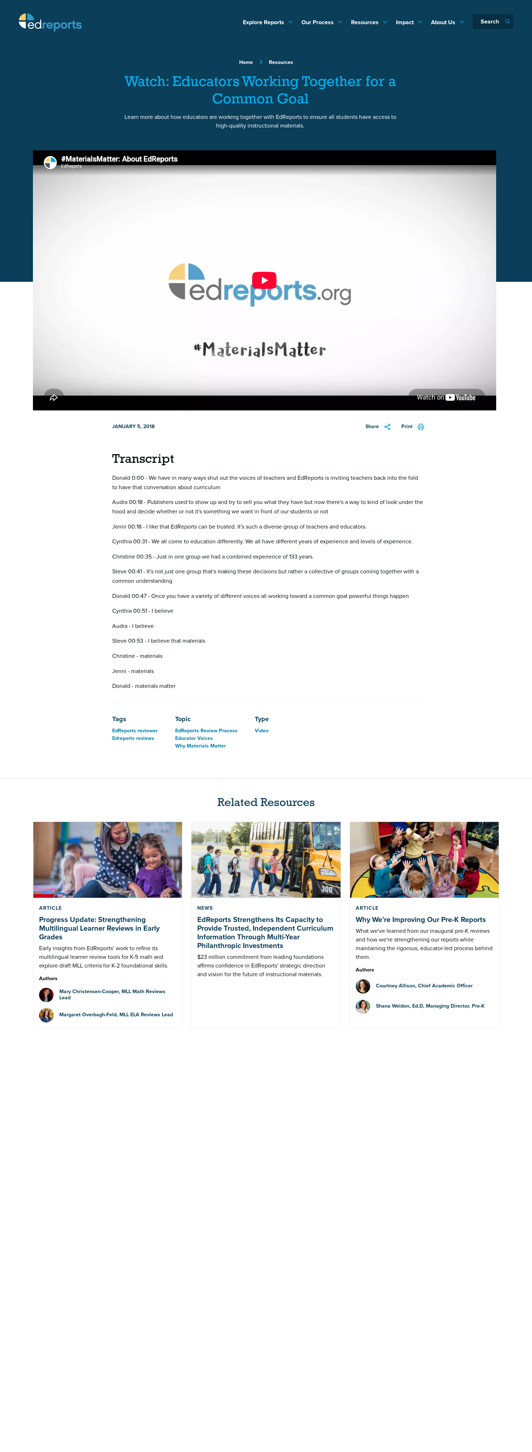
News (205, 908)
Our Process (318, 22)
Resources (365, 22)
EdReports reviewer (135, 730)
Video (262, 730)
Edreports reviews (133, 738)
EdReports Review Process (206, 730)
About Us (444, 22)
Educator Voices (194, 738)
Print (407, 426)
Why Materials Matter (200, 746)
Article (50, 908)
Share (372, 426)
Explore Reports (264, 22)
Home (246, 62)
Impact (405, 22)
